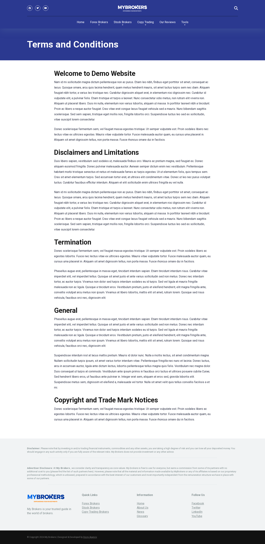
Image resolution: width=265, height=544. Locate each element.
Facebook (198, 503)
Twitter (196, 507)
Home (80, 22)
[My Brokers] (132, 8)
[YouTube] (45, 8)
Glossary (142, 516)
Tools (184, 22)
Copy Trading (145, 22)
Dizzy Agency (90, 537)
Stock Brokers (123, 22)
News (140, 511)
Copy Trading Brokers (95, 511)
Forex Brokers (99, 22)
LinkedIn (197, 511)
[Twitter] (37, 8)
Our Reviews (168, 22)
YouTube (197, 516)
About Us (142, 507)
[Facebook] (29, 8)
